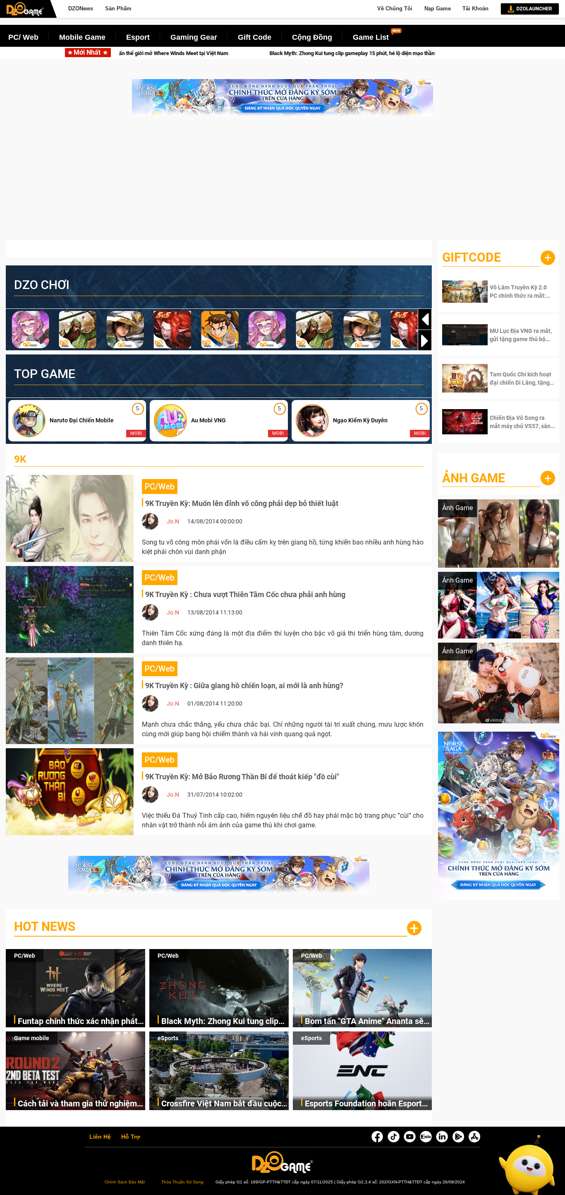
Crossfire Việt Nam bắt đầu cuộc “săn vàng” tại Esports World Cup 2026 (221, 1104)
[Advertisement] (282, 183)
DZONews (80, 8)
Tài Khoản (475, 8)
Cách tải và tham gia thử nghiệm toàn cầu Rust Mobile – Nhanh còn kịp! (81, 1104)
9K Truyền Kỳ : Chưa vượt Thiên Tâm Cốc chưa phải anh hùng (245, 594)
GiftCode (471, 257)
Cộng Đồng (312, 37)
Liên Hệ (100, 1137)
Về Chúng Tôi (394, 8)
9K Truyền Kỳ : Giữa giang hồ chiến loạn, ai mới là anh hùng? (244, 685)
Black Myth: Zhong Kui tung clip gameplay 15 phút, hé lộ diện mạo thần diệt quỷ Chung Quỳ (262, 53)
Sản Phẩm (118, 8)
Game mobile (31, 1038)
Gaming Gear (193, 37)
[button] (425, 341)
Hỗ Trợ (130, 1137)
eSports (168, 1038)
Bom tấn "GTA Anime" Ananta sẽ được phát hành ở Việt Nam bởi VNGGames (364, 1021)
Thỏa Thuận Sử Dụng (182, 1182)
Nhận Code (516, 291)
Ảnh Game (473, 478)
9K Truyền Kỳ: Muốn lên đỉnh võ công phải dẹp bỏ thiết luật (241, 503)
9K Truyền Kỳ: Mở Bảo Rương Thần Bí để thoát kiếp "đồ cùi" (242, 776)
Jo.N (173, 521)
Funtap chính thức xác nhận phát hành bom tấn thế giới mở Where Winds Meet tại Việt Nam (78, 1021)
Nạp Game (437, 8)
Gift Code (254, 37)
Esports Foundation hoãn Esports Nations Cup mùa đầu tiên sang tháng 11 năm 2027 (365, 1104)
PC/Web (24, 955)
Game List (371, 37)
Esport (138, 37)
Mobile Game (82, 37)
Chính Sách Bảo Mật (125, 1182)
